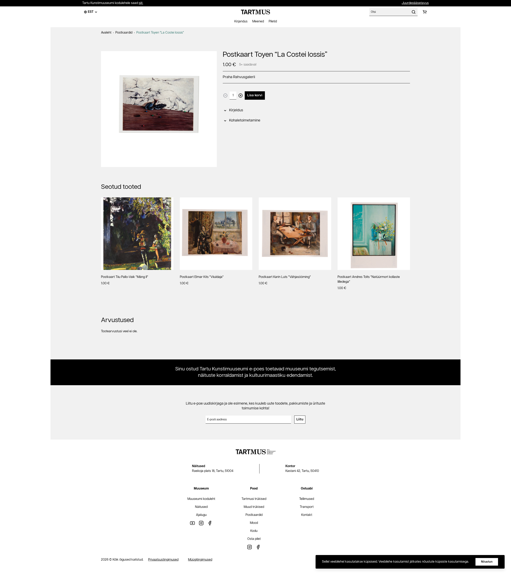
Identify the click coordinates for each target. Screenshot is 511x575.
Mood (254, 523)
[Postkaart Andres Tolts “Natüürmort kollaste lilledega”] (374, 233)
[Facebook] (210, 523)
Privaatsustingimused (163, 559)
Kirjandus (241, 21)
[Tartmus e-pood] (255, 12)
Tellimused (306, 499)
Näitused (201, 507)
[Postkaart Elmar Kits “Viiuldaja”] (216, 233)
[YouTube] (192, 523)
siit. (141, 3)
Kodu (253, 531)
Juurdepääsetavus (415, 3)
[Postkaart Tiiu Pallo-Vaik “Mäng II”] (137, 233)
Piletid (273, 21)
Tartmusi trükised (254, 499)
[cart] (425, 12)
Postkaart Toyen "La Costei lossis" (160, 32)
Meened (258, 21)
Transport (307, 507)
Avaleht (106, 32)
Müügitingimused (200, 559)
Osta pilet (254, 539)
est (91, 12)
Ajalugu (201, 515)
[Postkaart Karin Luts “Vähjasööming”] (295, 233)
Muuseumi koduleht (201, 499)
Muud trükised (254, 507)
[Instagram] (201, 523)
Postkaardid (123, 32)
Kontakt (306, 515)
